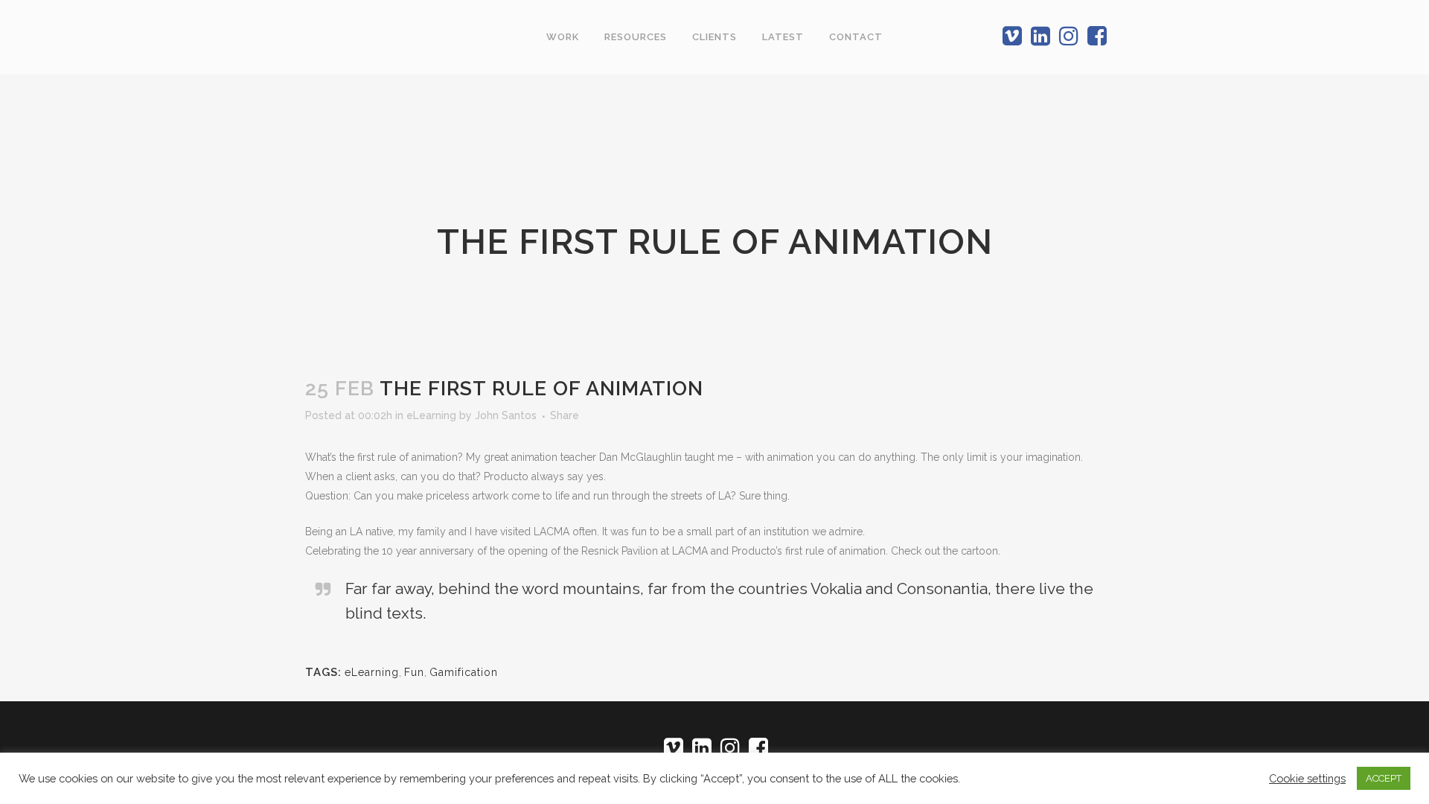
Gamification (463, 672)
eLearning (431, 415)
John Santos (506, 415)
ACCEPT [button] (1383, 778)
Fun (414, 672)
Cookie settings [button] (1307, 778)
